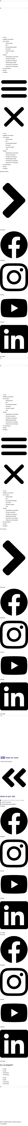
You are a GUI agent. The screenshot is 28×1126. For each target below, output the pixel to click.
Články (4, 70)
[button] (14, 102)
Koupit (4, 1070)
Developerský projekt (11, 47)
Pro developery (7, 68)
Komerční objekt (10, 51)
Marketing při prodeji (11, 62)
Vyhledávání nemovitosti (12, 56)
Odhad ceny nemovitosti (12, 66)
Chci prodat (6, 41)
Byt (6, 45)
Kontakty (5, 72)
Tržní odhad (6, 1074)
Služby (4, 54)
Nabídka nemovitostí (8, 39)
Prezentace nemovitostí (12, 64)
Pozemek (8, 49)
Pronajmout (6, 1072)
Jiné (7, 53)
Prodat (4, 1069)
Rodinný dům (9, 43)
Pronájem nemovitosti (11, 60)
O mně (4, 37)
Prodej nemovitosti (10, 58)
